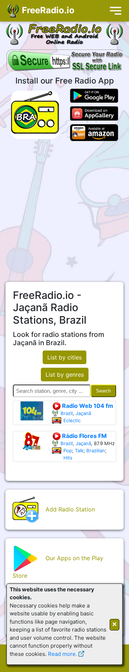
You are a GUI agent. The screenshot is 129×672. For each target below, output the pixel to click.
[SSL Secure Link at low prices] (65, 61)
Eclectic (72, 420)
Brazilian (95, 450)
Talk (79, 450)
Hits (67, 458)
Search (103, 391)
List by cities (64, 357)
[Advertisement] (64, 211)
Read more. (62, 653)
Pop (67, 450)
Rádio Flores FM (84, 435)
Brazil (67, 413)
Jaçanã (83, 413)
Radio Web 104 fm (87, 405)
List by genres (65, 374)
